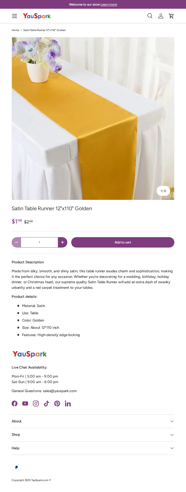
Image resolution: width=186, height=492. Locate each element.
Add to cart (123, 242)
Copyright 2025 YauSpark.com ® (31, 480)
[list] (93, 118)
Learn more (109, 4)
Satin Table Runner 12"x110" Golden (44, 30)
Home (15, 30)
